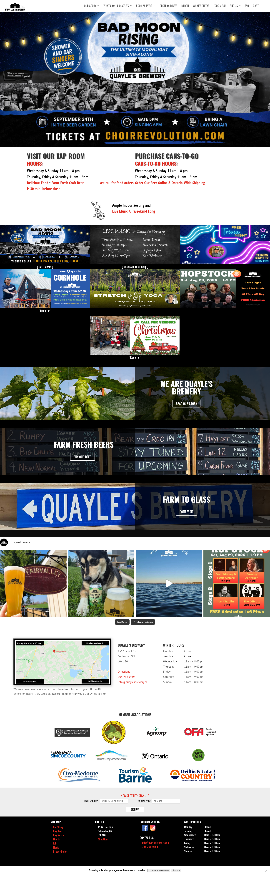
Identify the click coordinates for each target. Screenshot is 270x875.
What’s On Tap (201, 6)
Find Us (234, 6)
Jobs (55, 843)
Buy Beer (57, 831)
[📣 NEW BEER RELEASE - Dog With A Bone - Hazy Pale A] (101, 583)
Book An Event (144, 6)
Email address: (91, 801)
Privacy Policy (60, 851)
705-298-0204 (126, 677)
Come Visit (186, 511)
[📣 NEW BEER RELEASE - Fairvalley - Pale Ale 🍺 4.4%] (33, 583)
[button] (135, 79)
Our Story (90, 6)
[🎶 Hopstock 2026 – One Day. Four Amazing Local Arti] (236, 583)
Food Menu (219, 6)
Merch (185, 6)
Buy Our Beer (82, 456)
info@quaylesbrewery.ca (133, 682)
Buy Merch (58, 835)
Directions (124, 671)
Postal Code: (145, 801)
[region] (135, 79)
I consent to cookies (159, 870)
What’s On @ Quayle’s (116, 6)
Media (56, 847)
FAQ (247, 6)
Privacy (176, 870)
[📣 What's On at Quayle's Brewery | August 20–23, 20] (169, 583)
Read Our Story (186, 403)
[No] (266, 870)
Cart (256, 6)
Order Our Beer (168, 6)
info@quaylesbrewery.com (155, 842)
